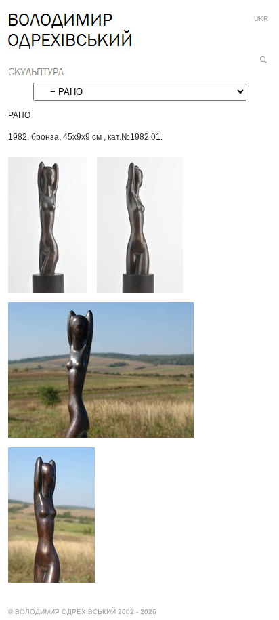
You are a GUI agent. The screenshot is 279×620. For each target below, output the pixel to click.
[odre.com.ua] (69, 45)
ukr (261, 18)
